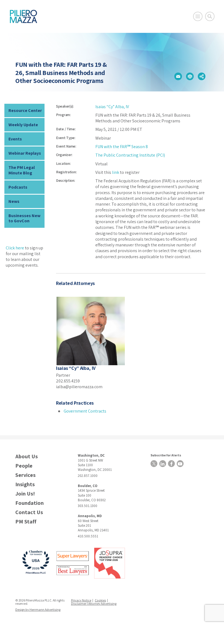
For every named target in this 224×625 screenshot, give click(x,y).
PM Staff (25, 521)
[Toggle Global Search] (209, 16)
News (13, 201)
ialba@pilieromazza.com (79, 387)
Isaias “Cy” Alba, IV (112, 107)
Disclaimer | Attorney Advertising (93, 603)
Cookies (100, 600)
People (24, 465)
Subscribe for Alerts (166, 455)
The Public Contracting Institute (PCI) (130, 155)
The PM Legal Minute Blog (21, 170)
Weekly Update (23, 125)
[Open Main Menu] (197, 16)
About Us (26, 456)
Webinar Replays (24, 153)
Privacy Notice (81, 600)
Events (15, 139)
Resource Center (25, 110)
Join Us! (25, 493)
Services (25, 475)
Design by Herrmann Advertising (37, 609)
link (115, 172)
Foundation (29, 503)
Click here (15, 248)
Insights (25, 484)
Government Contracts (85, 411)
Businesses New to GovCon (24, 218)
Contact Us (29, 512)
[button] (178, 76)
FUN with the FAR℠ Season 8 (121, 146)
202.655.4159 (68, 381)
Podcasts (17, 187)
